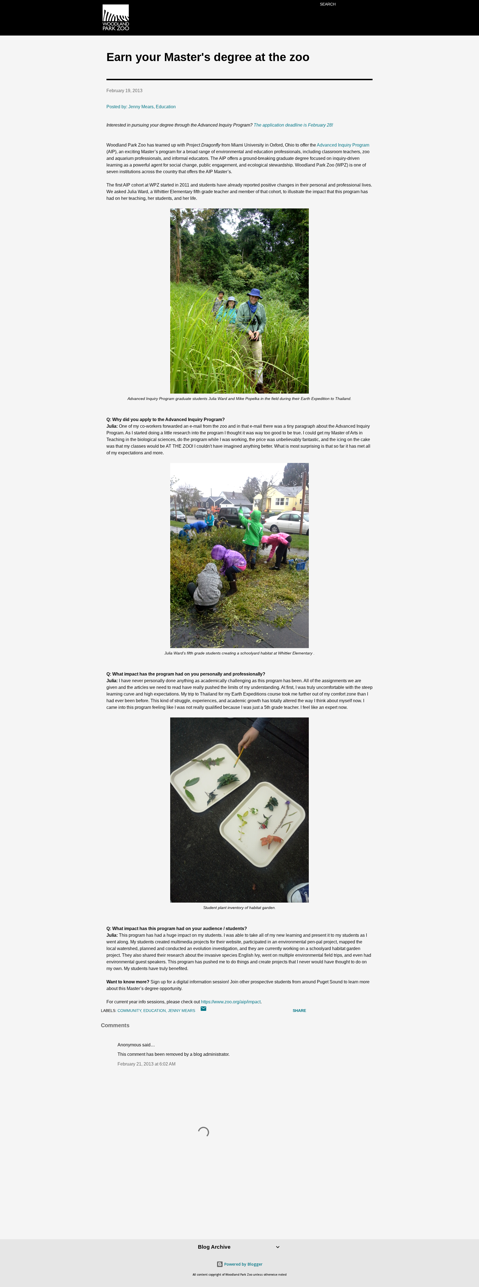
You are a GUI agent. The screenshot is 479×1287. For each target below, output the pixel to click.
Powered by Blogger (243, 1264)
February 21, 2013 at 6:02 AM (146, 1064)
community (129, 1010)
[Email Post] (203, 1010)
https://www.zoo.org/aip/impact (231, 1001)
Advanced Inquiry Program (343, 145)
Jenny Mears (181, 1010)
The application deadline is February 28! (293, 125)
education (154, 1010)
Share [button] (299, 1010)
